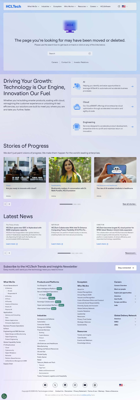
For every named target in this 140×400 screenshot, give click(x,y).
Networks (8, 355)
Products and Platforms (48, 282)
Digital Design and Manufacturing (15, 334)
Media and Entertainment (47, 370)
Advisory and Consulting (12, 315)
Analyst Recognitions (84, 292)
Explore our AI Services (103, 86)
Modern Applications (11, 320)
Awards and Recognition (86, 298)
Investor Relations (81, 62)
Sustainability (82, 325)
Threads (95, 385)
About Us (80, 289)
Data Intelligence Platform (49, 289)
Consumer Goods (43, 324)
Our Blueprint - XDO (44, 285)
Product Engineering (11, 339)
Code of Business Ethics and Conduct (90, 300)
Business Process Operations (14, 326)
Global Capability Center (12, 342)
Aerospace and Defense (45, 319)
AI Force (7, 299)
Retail (39, 360)
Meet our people (120, 289)
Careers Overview (120, 285)
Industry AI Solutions (11, 304)
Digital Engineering (11, 336)
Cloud (7, 347)
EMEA (116, 322)
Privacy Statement (80, 391)
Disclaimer (68, 391)
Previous (5, 204)
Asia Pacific (118, 299)
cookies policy (86, 395)
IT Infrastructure (9, 345)
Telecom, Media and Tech (46, 362)
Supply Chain (8, 364)
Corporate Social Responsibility (88, 303)
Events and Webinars (84, 340)
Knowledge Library (84, 343)
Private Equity (42, 354)
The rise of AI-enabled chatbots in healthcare (115, 188)
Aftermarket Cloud (46, 308)
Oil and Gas (41, 352)
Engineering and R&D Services (14, 331)
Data (6, 317)
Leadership (81, 314)
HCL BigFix (45, 295)
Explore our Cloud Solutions (103, 106)
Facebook (45, 385)
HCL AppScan (46, 298)
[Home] (13, 6)
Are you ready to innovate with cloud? (21, 188)
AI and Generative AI (11, 285)
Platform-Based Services (13, 358)
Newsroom (130, 253)
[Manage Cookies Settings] (4, 396)
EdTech (6, 329)
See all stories (129, 204)
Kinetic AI (8, 307)
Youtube (85, 385)
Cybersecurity (9, 350)
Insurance (42, 340)
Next (9, 204)
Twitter (55, 385)
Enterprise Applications (12, 323)
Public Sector (42, 357)
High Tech (42, 368)
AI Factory (8, 296)
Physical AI (8, 309)
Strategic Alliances (84, 322)
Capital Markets (44, 335)
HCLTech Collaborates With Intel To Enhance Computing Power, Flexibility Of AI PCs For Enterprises (69, 229)
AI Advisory (8, 288)
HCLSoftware (105, 6)
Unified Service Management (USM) (16, 361)
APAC (116, 325)
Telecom (41, 365)
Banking (41, 332)
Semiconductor (44, 373)
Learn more (10, 244)
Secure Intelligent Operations (47, 292)
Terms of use (92, 391)
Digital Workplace (10, 353)
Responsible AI (12, 293)
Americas (117, 296)
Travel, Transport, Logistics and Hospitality (52, 376)
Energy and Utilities (44, 327)
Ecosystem (57, 6)
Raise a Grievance (112, 391)
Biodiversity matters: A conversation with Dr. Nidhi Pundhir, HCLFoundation (69, 189)
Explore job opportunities (123, 293)
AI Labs (10, 291)
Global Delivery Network (85, 308)
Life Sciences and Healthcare (47, 343)
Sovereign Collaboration (48, 302)
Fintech (41, 338)
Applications (8, 312)
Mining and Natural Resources (47, 349)
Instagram (75, 385)
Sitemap (101, 391)
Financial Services (43, 330)
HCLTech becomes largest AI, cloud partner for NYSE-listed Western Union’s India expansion (115, 229)
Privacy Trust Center (84, 319)
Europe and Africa (120, 302)
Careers (55, 62)
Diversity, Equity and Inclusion (87, 306)
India (116, 305)
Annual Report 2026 (84, 295)
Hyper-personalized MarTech (50, 305)
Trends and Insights (84, 335)
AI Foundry (8, 301)
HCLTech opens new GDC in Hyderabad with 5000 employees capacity (23, 229)
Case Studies (82, 338)
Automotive (41, 322)
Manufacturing (42, 346)
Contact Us (65, 62)
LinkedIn (65, 385)
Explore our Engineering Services (103, 127)
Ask (119, 6)
